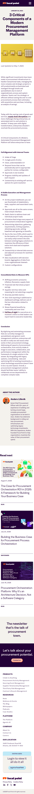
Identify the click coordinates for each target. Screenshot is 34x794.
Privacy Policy (7, 782)
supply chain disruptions (18, 116)
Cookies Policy (18, 782)
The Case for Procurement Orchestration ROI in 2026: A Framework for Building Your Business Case (16, 491)
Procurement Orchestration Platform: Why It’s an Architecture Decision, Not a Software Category (16, 593)
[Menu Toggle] (30, 3)
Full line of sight (11, 312)
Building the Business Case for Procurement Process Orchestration (16, 540)
